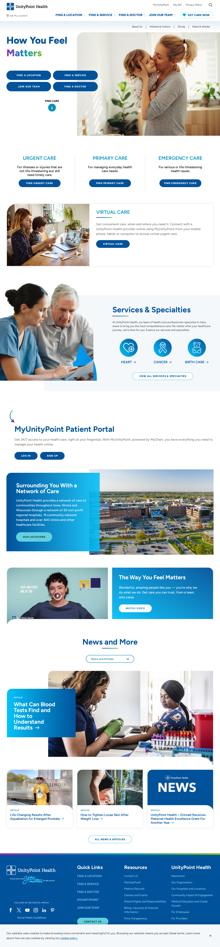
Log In (26, 455)
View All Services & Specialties (163, 376)
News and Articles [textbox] (102, 659)
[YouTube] (27, 910)
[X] (19, 910)
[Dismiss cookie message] (210, 936)
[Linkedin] (44, 910)
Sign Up (52, 455)
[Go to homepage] (27, 6)
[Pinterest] (52, 910)
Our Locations (34, 536)
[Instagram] (36, 910)
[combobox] (110, 659)
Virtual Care (113, 244)
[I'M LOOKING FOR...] (210, 5)
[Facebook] (10, 910)
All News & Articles (110, 839)
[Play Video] (57, 596)
